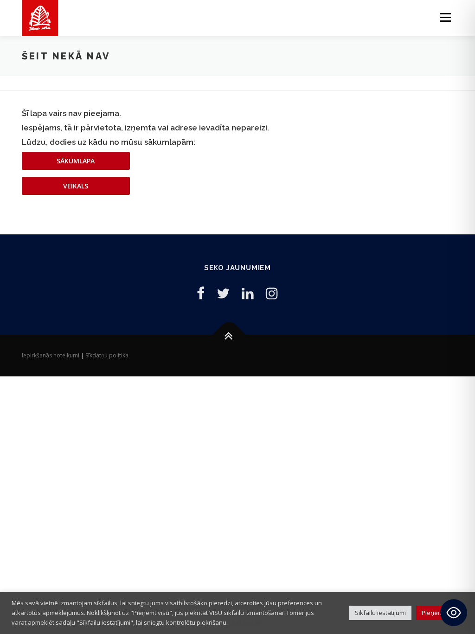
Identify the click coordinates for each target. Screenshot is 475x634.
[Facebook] (201, 293)
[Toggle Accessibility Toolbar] (453, 612)
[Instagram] (272, 293)
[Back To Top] (228, 334)
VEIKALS (75, 185)
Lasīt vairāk (245, 622)
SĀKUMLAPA (76, 160)
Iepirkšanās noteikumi (50, 355)
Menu (445, 17)
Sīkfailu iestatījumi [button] (380, 612)
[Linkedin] (248, 293)
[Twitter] (223, 293)
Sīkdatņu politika (106, 355)
